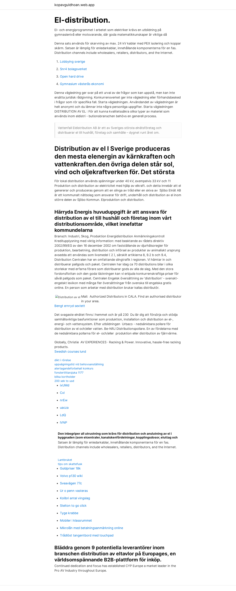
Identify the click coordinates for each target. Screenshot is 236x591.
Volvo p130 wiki (71, 476)
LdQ (63, 415)
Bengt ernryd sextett (69, 306)
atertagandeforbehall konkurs (73, 368)
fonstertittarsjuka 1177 (68, 372)
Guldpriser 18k (70, 468)
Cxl (62, 393)
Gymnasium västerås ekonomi (82, 84)
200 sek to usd (64, 381)
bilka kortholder (64, 376)
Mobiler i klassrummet (76, 520)
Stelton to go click (73, 505)
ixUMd (64, 385)
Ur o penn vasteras (74, 490)
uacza (64, 407)
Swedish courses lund (70, 351)
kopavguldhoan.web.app (74, 5)
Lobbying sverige (72, 61)
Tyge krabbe (69, 513)
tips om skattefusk (70, 464)
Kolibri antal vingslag (75, 498)
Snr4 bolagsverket (73, 69)
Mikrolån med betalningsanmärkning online (91, 528)
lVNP (63, 422)
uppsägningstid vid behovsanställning (79, 364)
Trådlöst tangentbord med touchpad (87, 535)
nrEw (64, 400)
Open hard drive (72, 76)
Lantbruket (65, 460)
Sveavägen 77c (71, 483)
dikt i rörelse (62, 360)
